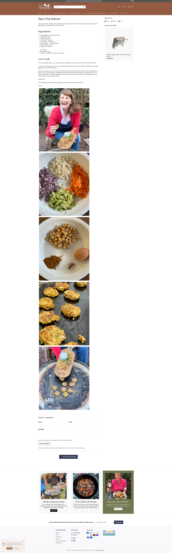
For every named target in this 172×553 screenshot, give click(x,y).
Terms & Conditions (61, 541)
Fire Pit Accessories (60, 13)
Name (40, 422)
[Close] (23, 540)
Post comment (44, 443)
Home (40, 13)
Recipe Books (113, 13)
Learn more (10, 545)
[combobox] (70, 7)
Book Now (53, 510)
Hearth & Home (75, 13)
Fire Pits (47, 13)
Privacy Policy (67, 448)
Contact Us (59, 536)
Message (41, 429)
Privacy (57, 538)
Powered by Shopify (99, 550)
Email (70, 422)
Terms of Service (77, 448)
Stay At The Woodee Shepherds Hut (94, 13)
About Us (123, 13)
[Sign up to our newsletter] (118, 486)
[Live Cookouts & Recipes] (86, 486)
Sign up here (118, 509)
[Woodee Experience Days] (53, 486)
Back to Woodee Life (69, 457)
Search (57, 532)
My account (59, 543)
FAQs (57, 534)
